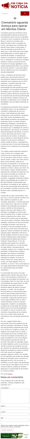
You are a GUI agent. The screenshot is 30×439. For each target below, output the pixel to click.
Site (2, 418)
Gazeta (10, 374)
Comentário (5, 388)
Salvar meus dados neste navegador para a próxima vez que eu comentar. (15, 426)
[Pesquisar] (25, 13)
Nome (3, 406)
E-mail (3, 412)
